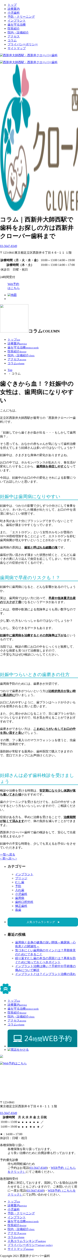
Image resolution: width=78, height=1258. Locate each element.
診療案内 (14, 8)
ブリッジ (21, 878)
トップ (12, 4)
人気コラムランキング (43, 922)
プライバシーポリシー (23, 44)
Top (10, 370)
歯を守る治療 (17, 24)
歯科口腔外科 (24, 902)
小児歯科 (14, 12)
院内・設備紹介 (18, 32)
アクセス (14, 36)
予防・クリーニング (21, 16)
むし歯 (19, 882)
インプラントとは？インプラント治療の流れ (45, 974)
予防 (18, 886)
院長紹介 (14, 28)
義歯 (18, 909)
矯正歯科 (21, 905)
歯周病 (19, 898)
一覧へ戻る (7, 854)
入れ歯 (19, 890)
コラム (12, 40)
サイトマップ (17, 48)
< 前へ (4, 858)
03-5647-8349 (8, 246)
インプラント (17, 20)
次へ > (13, 858)
